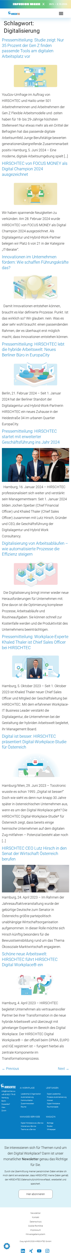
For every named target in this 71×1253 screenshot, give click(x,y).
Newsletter (35, 1213)
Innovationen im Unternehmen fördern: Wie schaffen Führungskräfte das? (35, 262)
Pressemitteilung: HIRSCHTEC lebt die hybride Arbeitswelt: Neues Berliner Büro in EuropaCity (33, 349)
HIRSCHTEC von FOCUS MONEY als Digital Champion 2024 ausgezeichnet (34, 169)
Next (63, 1069)
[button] (7, 1246)
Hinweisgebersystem (35, 1234)
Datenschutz (35, 1221)
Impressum (35, 1230)
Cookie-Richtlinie (35, 1226)
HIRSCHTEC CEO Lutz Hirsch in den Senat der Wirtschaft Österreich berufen (34, 853)
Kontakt (35, 1217)
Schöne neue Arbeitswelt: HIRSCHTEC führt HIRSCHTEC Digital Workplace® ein (30, 959)
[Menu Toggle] (61, 13)
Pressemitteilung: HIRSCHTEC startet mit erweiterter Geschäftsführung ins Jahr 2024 (31, 436)
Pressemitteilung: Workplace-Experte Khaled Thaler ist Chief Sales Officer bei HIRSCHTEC (35, 642)
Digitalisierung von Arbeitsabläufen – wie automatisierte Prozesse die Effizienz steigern (35, 549)
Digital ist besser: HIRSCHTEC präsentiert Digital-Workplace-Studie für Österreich (34, 741)
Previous (10, 1069)
